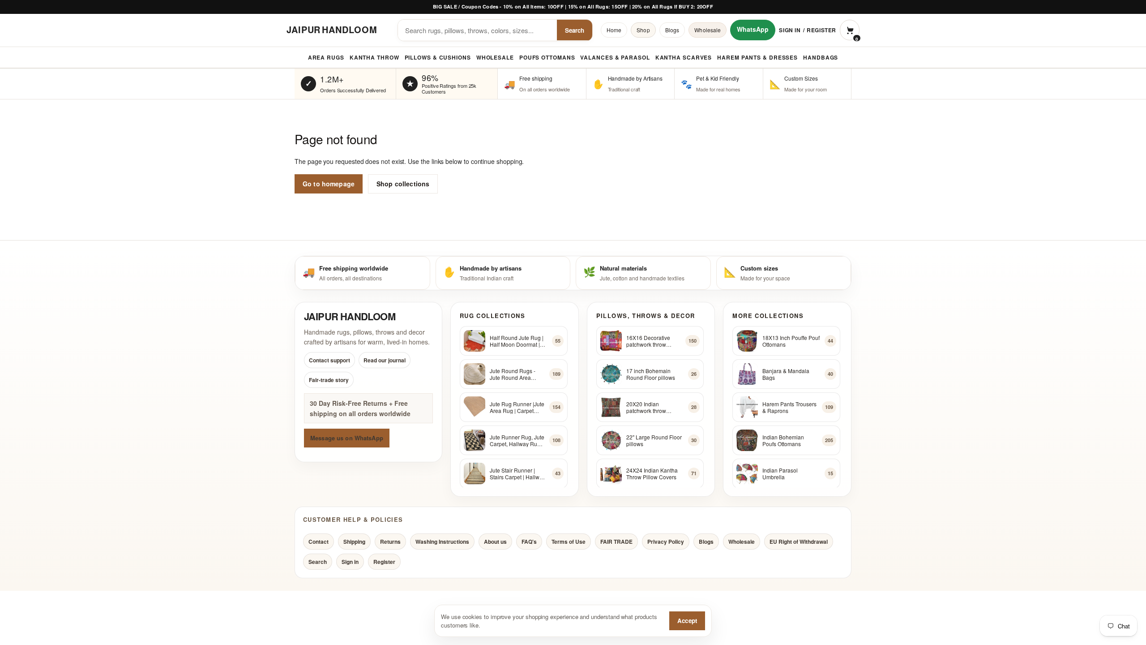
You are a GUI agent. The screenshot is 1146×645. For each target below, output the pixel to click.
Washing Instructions (442, 542)
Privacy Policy (665, 542)
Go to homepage (329, 183)
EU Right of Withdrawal (799, 542)
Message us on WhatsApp (346, 438)
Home (614, 30)
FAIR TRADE (616, 542)
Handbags (820, 57)
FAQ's (529, 542)
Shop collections (402, 183)
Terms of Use (569, 542)
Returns (390, 542)
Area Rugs (326, 57)
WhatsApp (753, 29)
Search (574, 30)
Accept (687, 620)
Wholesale (707, 30)
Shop (643, 30)
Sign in (789, 30)
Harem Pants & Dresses (757, 57)
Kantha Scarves (683, 57)
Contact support (329, 361)
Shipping (354, 542)
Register (821, 30)
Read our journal (384, 361)
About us (495, 542)
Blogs (672, 30)
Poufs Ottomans (547, 57)
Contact (318, 542)
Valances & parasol (615, 57)
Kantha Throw (374, 57)
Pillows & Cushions (438, 57)
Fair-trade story (329, 380)
